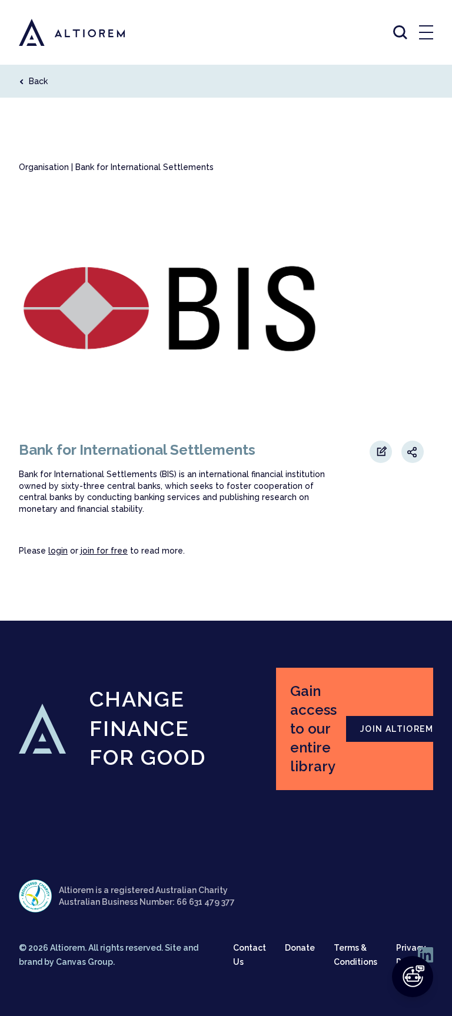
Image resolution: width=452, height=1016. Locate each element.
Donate (300, 947)
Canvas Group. (85, 962)
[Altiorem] (61, 32)
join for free (104, 550)
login (58, 550)
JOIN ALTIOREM (396, 729)
